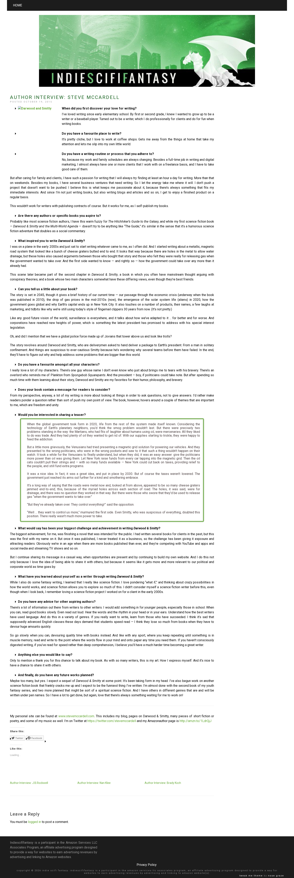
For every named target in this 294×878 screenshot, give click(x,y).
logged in (34, 822)
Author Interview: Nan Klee (94, 782)
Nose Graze (276, 875)
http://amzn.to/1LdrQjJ (195, 721)
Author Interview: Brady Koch (163, 782)
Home (17, 5)
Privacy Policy (147, 865)
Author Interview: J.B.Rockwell (29, 782)
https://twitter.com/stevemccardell (111, 721)
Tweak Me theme (251, 875)
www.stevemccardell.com (76, 716)
